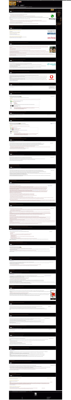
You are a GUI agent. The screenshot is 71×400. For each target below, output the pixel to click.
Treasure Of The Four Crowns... (13, 118)
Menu (18, 5)
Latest (25, 7)
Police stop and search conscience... (16, 83)
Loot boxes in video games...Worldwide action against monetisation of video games (18, 140)
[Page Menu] (66, 0)
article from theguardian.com (15, 34)
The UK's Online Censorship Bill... (13, 373)
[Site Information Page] (28, 0)
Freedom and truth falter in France (59, 12)
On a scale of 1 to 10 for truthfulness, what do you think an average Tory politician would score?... (18, 226)
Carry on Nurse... (11, 91)
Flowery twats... (10, 313)
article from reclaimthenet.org (12, 62)
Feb (13, 7)
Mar (14, 7)
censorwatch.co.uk (35, 395)
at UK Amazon (19, 101)
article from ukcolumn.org (15, 387)
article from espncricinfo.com (12, 289)
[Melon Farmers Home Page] (15, 0)
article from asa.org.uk (12, 45)
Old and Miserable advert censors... (13, 203)
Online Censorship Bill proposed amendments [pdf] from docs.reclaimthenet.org (16, 230)
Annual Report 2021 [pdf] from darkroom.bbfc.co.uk (14, 184)
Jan (12, 7)
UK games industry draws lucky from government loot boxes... (15, 137)
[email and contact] (40, 0)
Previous (10, 391)
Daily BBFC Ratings (22, 5)
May (16, 7)
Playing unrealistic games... (12, 360)
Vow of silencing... (11, 58)
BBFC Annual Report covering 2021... (13, 180)
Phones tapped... (11, 70)
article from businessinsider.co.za (12, 364)
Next (11, 391)
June (17, 7)
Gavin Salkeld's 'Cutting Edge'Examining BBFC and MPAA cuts (12, 5)
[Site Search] (53, 0)
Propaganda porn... (11, 301)
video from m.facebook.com (12, 274)
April (15, 7)
